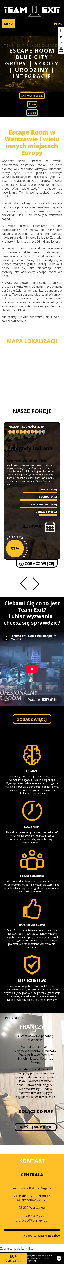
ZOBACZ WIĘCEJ (39, 568)
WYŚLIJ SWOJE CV (35, 1127)
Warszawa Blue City (32, 95)
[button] (8, 23)
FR (20, 1018)
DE (16, 1018)
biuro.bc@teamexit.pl (32, 1220)
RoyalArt (54, 1235)
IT (23, 1018)
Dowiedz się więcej (27, 1261)
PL (56, 24)
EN (60, 24)
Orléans (32, 112)
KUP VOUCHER (13, 1258)
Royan (32, 104)
